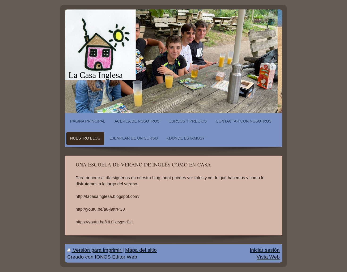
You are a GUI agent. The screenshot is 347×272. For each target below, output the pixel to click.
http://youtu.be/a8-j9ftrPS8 (100, 209)
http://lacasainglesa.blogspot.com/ (108, 196)
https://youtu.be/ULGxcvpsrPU (104, 222)
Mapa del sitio (141, 250)
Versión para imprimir (97, 250)
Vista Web (268, 256)
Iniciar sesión (265, 250)
